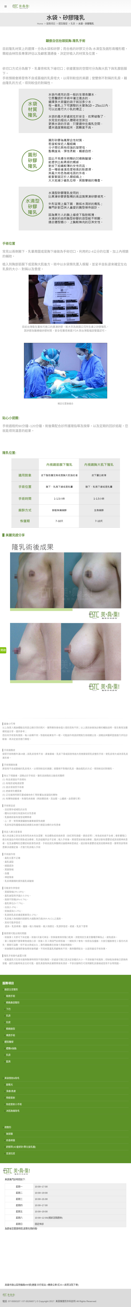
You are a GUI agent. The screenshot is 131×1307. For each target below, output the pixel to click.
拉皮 (8, 1022)
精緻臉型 (10, 1028)
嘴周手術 (10, 1035)
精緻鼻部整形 (12, 1002)
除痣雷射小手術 (14, 1104)
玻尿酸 (9, 1134)
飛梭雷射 (10, 1097)
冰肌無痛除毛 (12, 1111)
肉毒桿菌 (10, 1140)
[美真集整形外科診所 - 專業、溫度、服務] (21, 6)
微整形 (7, 1127)
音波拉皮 (10, 1153)
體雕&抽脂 (11, 1048)
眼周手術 (10, 996)
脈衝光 (9, 1084)
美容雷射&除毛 (11, 1078)
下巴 (8, 1009)
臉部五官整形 (11, 989)
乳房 (8, 1015)
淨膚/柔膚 (11, 1091)
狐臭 (8, 1061)
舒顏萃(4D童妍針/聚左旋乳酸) (21, 1147)
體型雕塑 (8, 1042)
